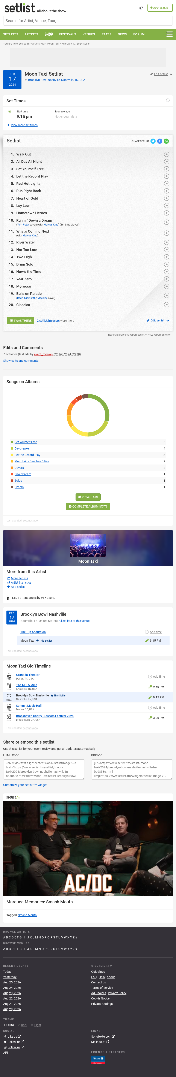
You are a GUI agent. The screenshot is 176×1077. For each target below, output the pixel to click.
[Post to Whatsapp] (166, 141)
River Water (25, 242)
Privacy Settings (102, 1003)
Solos (18, 480)
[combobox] (88, 21)
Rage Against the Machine (32, 298)
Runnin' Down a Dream (34, 220)
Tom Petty (23, 224)
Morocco (23, 286)
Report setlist (136, 334)
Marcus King (51, 224)
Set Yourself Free (30, 169)
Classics (23, 305)
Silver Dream (23, 474)
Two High (24, 257)
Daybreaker (22, 448)
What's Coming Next (32, 231)
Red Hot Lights (28, 183)
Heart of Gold (27, 198)
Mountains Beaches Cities (32, 461)
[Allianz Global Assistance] (98, 1059)
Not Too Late (26, 250)
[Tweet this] (153, 141)
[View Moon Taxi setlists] (88, 543)
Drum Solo (24, 264)
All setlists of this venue (74, 621)
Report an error (162, 334)
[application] (88, 848)
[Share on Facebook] (160, 141)
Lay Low (23, 205)
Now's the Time (28, 271)
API (5, 1052)
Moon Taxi (36, 74)
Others (19, 487)
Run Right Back (28, 191)
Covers (19, 467)
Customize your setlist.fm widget (25, 785)
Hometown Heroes (31, 213)
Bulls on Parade (29, 293)
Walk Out (23, 154)
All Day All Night (29, 161)
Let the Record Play (32, 176)
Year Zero (24, 279)
